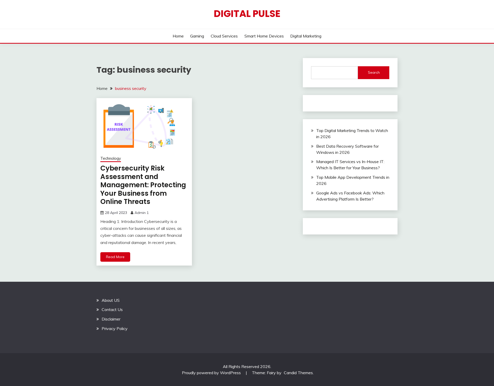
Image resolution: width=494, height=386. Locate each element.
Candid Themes (298, 372)
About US (111, 300)
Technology (110, 158)
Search (374, 72)
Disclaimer (111, 319)
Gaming (197, 36)
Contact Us (112, 309)
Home (178, 36)
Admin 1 (142, 212)
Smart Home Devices (264, 36)
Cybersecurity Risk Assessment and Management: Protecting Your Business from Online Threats (143, 185)
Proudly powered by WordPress (212, 372)
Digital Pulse (247, 13)
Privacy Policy (115, 328)
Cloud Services (224, 36)
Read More (115, 257)
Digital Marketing (305, 36)
